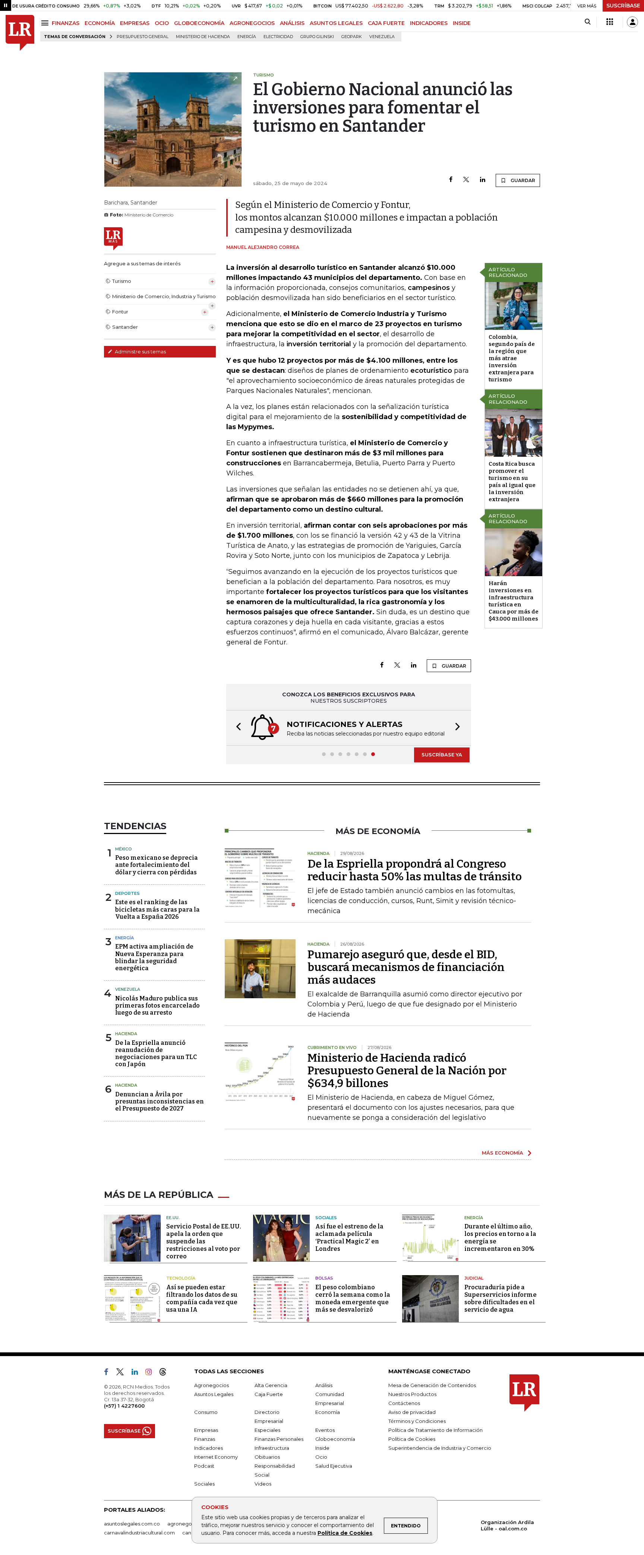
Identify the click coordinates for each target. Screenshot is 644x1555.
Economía (327, 1412)
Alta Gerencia (271, 1385)
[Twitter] (466, 180)
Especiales (267, 1430)
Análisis (323, 1385)
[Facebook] (450, 180)
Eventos (325, 1430)
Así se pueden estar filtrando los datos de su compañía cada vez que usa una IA (201, 1298)
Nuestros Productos (412, 1394)
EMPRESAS (134, 23)
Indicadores (208, 1448)
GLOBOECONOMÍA (199, 23)
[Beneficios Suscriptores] (609, 22)
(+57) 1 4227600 (124, 1406)
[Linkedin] (482, 180)
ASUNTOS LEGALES (336, 23)
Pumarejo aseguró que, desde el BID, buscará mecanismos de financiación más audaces (406, 967)
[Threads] (166, 1373)
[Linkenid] (138, 1373)
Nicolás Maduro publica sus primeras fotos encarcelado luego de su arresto (157, 1005)
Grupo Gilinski (317, 36)
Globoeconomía (335, 1439)
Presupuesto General (142, 36)
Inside (322, 1448)
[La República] (20, 33)
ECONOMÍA (100, 23)
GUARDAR (522, 180)
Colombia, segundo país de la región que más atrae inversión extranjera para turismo (512, 358)
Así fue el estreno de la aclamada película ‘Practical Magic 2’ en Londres (349, 1237)
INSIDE (462, 23)
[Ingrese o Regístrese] (632, 22)
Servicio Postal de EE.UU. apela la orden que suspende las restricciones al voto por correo (203, 1241)
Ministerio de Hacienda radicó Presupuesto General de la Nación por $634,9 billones (406, 1070)
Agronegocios (211, 1385)
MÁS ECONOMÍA (502, 1153)
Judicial (473, 1278)
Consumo (206, 1412)
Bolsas (324, 1278)
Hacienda (126, 1033)
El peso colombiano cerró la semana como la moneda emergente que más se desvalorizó (352, 1298)
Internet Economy (216, 1457)
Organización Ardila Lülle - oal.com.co (507, 1525)
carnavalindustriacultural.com (139, 1533)
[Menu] (46, 23)
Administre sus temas (140, 352)
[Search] (588, 22)
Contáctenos (404, 1403)
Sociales (326, 1217)
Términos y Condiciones (417, 1421)
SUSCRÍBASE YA (442, 755)
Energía (246, 36)
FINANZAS (65, 23)
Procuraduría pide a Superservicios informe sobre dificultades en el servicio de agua (500, 1298)
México (123, 849)
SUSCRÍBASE (623, 5)
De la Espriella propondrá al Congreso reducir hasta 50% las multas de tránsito (414, 870)
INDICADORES (429, 23)
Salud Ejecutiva (333, 1466)
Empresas (206, 1430)
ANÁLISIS (292, 23)
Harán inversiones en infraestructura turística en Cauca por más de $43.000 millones (514, 601)
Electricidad (278, 36)
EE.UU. (173, 1217)
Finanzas (204, 1439)
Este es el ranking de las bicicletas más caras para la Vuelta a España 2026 (157, 909)
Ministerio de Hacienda (203, 36)
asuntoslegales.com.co (132, 1524)
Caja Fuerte (269, 1394)
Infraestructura (272, 1448)
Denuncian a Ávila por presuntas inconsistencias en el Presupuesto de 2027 (159, 1101)
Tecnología (180, 1278)
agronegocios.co (188, 1524)
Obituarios (267, 1457)
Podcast (204, 1466)
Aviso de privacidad (412, 1412)
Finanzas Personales (279, 1439)
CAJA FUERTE (386, 23)
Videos (263, 1484)
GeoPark (351, 36)
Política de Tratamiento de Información (435, 1430)
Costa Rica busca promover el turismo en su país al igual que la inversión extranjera (512, 481)
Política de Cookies (345, 1533)
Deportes (127, 893)
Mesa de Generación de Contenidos (432, 1385)
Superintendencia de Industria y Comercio (439, 1448)
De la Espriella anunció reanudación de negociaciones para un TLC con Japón (156, 1053)
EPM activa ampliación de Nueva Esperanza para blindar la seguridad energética (154, 957)
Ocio (321, 1457)
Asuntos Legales (213, 1394)
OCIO (162, 23)
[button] (236, 728)
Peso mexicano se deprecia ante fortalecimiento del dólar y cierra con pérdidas (156, 864)
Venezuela (382, 36)
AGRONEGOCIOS (252, 23)
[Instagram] (151, 1373)
